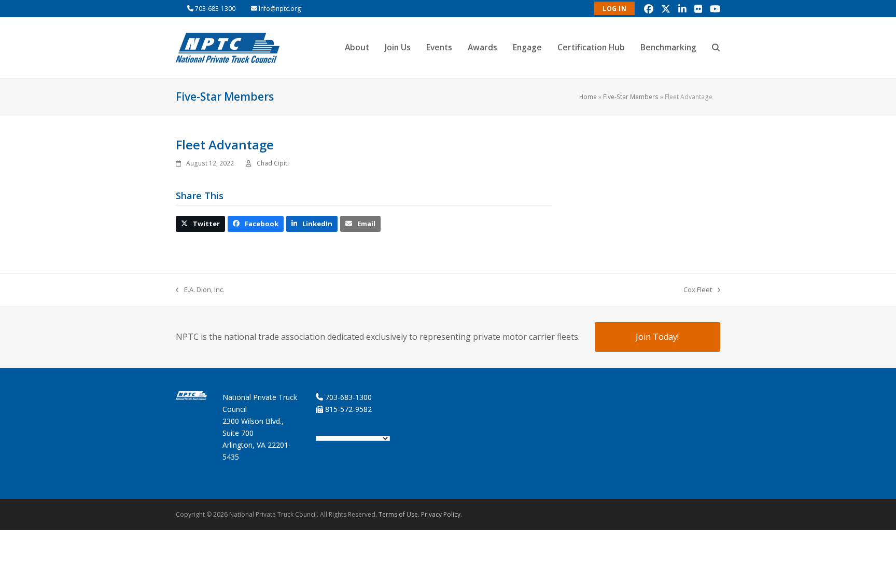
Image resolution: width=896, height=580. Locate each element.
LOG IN (614, 8)
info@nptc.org (280, 8)
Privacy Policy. (441, 514)
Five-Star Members (631, 96)
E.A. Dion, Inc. (200, 290)
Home (588, 96)
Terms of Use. (399, 514)
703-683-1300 (215, 8)
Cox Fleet (697, 290)
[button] (716, 48)
